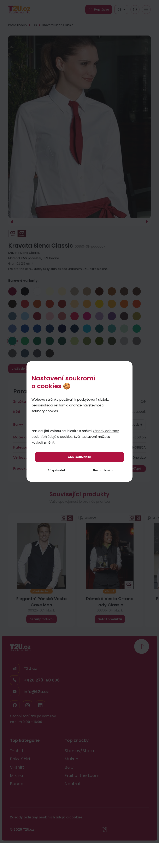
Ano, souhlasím (79, 457)
